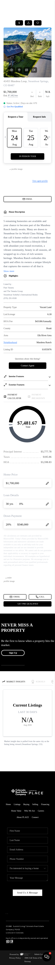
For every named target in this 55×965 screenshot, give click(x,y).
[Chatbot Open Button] (46, 956)
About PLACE (23, 817)
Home (8, 804)
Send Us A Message (27, 892)
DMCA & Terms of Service (35, 958)
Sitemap (27, 961)
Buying (26, 804)
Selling (35, 804)
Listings (17, 804)
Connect (35, 817)
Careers (41, 811)
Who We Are (29, 811)
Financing (45, 804)
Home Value (16, 811)
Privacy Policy (15, 958)
